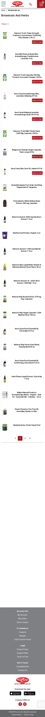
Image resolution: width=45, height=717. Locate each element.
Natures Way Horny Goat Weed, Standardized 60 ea (26, 345)
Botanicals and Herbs (17, 10)
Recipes (22, 636)
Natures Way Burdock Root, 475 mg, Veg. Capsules (26, 298)
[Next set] (30, 438)
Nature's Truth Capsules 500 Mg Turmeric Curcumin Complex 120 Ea (26, 76)
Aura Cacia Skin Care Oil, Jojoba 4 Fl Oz (26, 168)
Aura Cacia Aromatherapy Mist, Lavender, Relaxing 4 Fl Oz (26, 95)
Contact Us (22, 670)
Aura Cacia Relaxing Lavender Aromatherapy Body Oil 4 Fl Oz (26, 113)
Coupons (22, 632)
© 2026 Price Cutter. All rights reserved (22, 712)
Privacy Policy (22, 649)
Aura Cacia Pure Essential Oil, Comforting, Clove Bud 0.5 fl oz (26, 361)
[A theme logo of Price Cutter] (17, 4)
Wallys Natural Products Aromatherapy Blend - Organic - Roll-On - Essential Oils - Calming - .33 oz (27, 394)
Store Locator (22, 622)
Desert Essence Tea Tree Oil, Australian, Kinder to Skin (26, 410)
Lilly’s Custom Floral (22, 639)
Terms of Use (22, 657)
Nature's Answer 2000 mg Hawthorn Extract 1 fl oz (26, 218)
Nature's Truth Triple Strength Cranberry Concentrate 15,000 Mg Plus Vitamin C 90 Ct (27, 35)
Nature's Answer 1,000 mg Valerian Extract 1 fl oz (27, 250)
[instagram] (25, 705)
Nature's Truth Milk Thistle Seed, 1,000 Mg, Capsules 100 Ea (26, 132)
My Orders (22, 618)
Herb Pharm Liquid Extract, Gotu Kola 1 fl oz (27, 377)
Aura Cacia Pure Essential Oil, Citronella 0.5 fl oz (26, 330)
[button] (37, 42)
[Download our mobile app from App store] (15, 693)
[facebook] (20, 705)
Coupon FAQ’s (22, 653)
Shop (3, 10)
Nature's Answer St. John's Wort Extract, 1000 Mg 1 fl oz (27, 282)
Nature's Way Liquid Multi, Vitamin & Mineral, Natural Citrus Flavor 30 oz (26, 266)
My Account (22, 615)
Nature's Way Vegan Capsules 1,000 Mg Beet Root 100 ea (26, 314)
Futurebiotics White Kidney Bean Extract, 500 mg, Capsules (26, 202)
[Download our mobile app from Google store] (29, 693)
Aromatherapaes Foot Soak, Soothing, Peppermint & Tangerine (26, 186)
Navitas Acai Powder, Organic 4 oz (26, 233)
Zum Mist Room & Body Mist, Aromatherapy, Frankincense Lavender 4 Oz (26, 56)
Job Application (22, 666)
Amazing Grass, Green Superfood (26, 425)
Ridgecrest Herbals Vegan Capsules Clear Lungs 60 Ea (26, 151)
